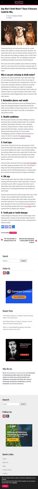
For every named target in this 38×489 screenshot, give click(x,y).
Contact (5, 473)
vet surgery (28, 206)
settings (14, 483)
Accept (5, 486)
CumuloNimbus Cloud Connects (16, 373)
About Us (5, 462)
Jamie (10, 17)
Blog (4, 466)
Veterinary (13, 232)
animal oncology (25, 136)
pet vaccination (31, 163)
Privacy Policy (7, 470)
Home (4, 459)
